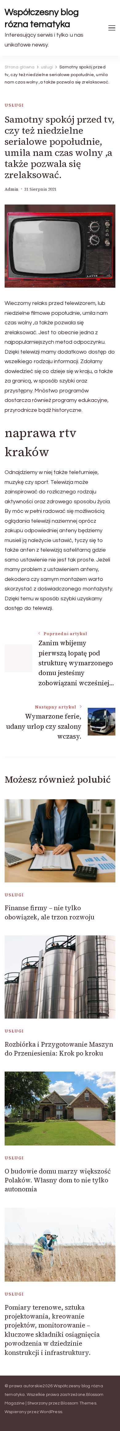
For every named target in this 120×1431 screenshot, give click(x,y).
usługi (14, 105)
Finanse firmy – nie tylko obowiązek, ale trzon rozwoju (49, 912)
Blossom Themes (78, 1403)
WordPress (51, 1412)
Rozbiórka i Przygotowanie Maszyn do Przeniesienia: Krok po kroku (59, 1049)
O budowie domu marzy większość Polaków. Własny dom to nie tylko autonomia (58, 1180)
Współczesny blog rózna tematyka (42, 18)
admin (11, 189)
